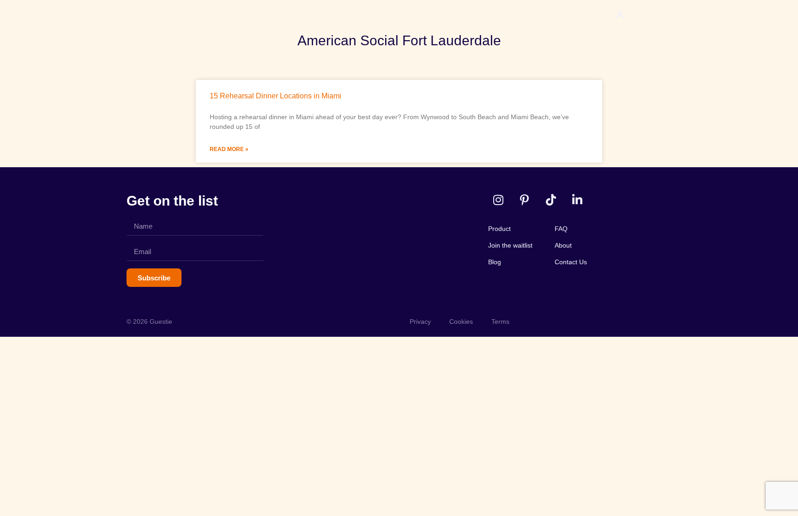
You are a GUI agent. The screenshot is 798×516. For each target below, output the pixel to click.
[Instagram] (498, 200)
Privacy (420, 321)
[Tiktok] (550, 200)
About (563, 245)
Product (222, 15)
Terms (500, 321)
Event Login (649, 15)
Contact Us (571, 262)
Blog (320, 15)
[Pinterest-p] (524, 200)
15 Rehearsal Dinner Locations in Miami (275, 96)
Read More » (229, 149)
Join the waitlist (274, 15)
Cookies (461, 321)
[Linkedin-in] (577, 200)
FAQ (561, 228)
